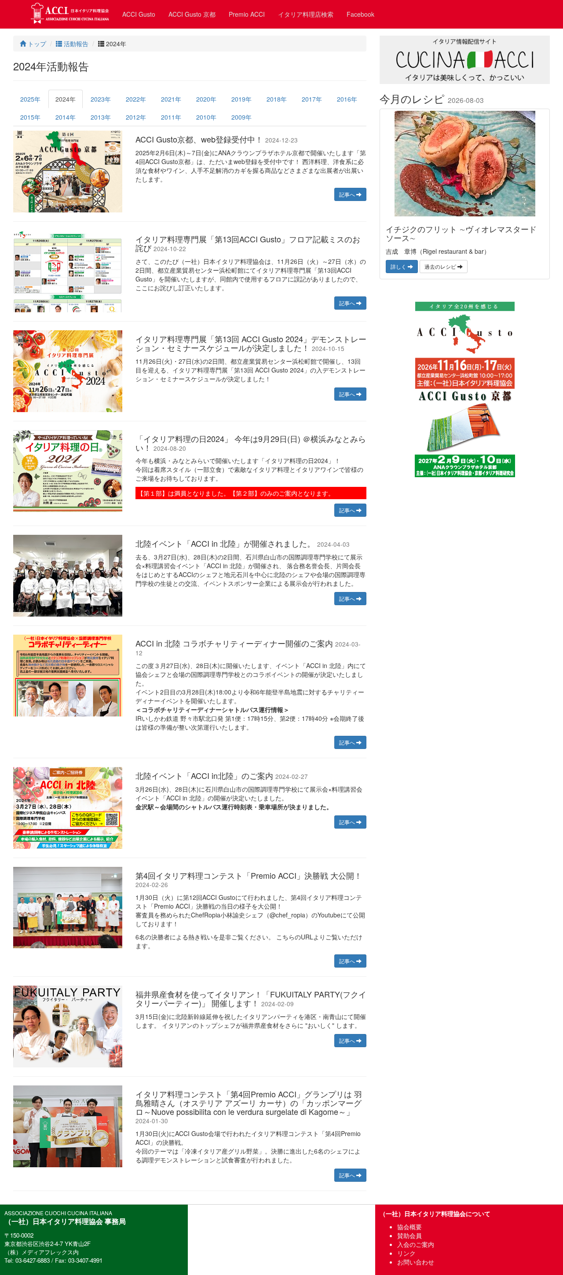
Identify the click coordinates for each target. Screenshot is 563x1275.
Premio (247, 14)
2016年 (347, 99)
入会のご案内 (415, 1244)
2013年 (101, 117)
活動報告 (75, 43)
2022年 (136, 99)
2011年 (171, 117)
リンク (406, 1253)
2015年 (30, 117)
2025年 (30, 99)
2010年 (206, 117)
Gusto (138, 14)
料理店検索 (305, 14)
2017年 (312, 99)
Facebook (360, 14)
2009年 (241, 117)
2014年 (65, 117)
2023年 (101, 99)
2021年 (171, 99)
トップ (36, 43)
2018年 (277, 99)
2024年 (65, 99)
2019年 (241, 99)
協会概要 (409, 1226)
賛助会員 (409, 1235)
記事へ (347, 194)
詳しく (399, 266)
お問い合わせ (415, 1261)
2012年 (136, 117)
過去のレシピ (440, 266)
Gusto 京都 (192, 14)
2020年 (206, 99)
